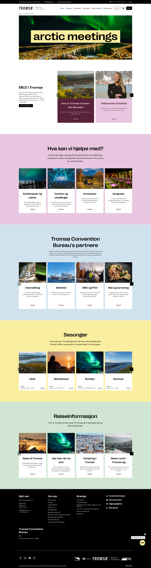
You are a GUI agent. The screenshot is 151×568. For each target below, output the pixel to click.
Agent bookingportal (83, 511)
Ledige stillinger (52, 505)
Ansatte (50, 502)
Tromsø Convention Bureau (64, 2)
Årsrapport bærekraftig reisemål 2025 (59, 514)
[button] (131, 95)
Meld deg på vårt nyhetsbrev (56, 522)
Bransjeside (80, 500)
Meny (129, 8)
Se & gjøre (69, 8)
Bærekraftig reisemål (54, 512)
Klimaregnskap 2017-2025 (55, 517)
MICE (20, 536)
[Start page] (31, 8)
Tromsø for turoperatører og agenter (88, 509)
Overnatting (77, 8)
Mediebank (80, 514)
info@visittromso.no (25, 510)
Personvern (51, 507)
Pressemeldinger (82, 502)
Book (62, 8)
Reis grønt (113, 508)
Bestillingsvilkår (52, 509)
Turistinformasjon (48, 2)
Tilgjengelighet (115, 504)
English (130, 2)
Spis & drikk (86, 8)
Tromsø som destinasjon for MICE (29, 538)
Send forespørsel (26, 105)
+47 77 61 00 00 (23, 512)
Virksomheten (52, 500)
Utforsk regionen (96, 8)
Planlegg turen (107, 8)
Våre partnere (115, 500)
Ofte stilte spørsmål (54, 519)
